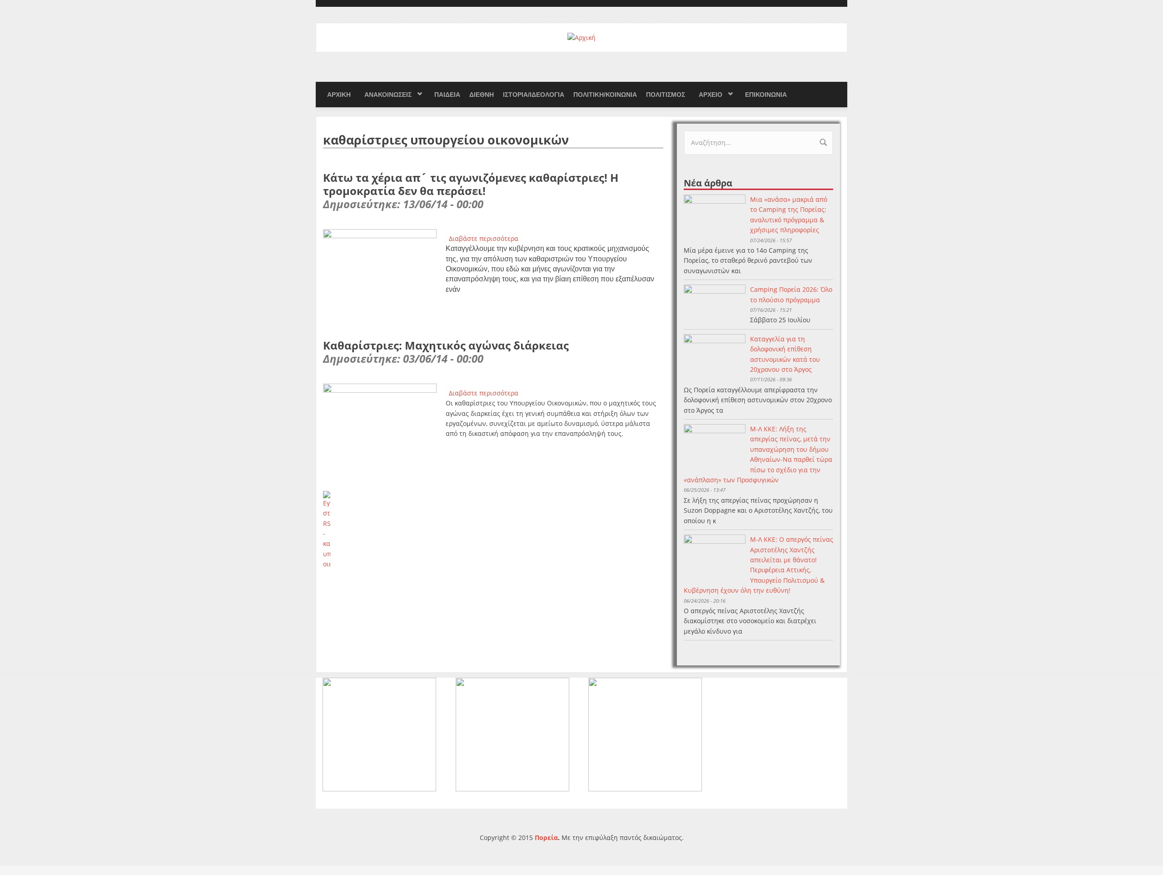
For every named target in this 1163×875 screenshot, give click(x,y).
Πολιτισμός (665, 94)
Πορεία (546, 837)
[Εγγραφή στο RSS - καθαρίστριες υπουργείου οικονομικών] (493, 530)
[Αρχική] (581, 37)
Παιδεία (447, 94)
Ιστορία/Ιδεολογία (533, 94)
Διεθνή (481, 94)
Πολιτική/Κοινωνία (605, 94)
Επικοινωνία (766, 94)
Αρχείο (710, 94)
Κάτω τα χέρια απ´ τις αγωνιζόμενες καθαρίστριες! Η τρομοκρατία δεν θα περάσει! (470, 184)
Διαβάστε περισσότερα (483, 238)
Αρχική (339, 94)
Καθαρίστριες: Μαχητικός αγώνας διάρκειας (446, 345)
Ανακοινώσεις (388, 94)
